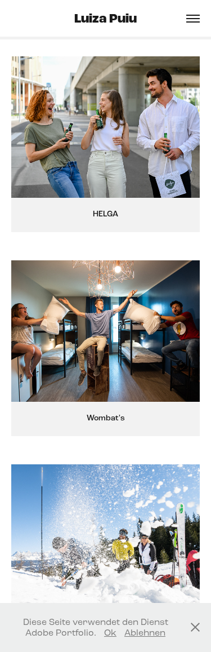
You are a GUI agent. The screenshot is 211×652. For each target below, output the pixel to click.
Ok (110, 632)
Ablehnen (144, 632)
